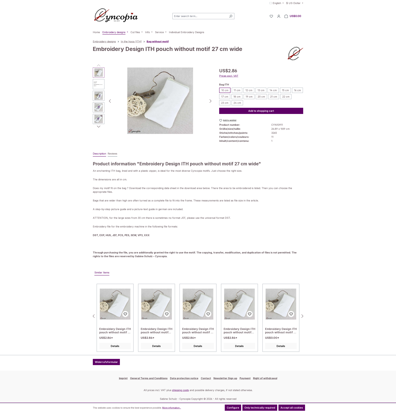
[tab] (99, 154)
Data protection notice (184, 378)
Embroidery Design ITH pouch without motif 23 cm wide (239, 330)
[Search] (230, 16)
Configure (233, 407)
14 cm (273, 90)
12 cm (248, 90)
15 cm (285, 90)
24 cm (237, 102)
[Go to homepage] (116, 15)
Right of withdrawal (265, 378)
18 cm (236, 96)
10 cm (224, 90)
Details (115, 346)
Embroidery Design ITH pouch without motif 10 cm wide (281, 330)
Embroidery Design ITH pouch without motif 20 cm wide (156, 330)
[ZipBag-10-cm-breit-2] (160, 101)
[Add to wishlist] (125, 314)
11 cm (237, 90)
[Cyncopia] (295, 53)
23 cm (224, 102)
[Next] (210, 101)
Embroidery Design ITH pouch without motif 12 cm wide (115, 330)
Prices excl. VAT (228, 75)
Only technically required (259, 407)
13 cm (261, 90)
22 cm (285, 96)
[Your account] (278, 16)
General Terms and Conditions (149, 378)
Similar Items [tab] (101, 272)
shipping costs (180, 390)
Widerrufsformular (106, 362)
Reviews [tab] (112, 153)
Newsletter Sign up (225, 378)
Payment (245, 378)
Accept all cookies (291, 407)
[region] (153, 101)
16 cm (297, 90)
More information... (171, 407)
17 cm (224, 96)
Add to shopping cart (261, 110)
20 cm (261, 96)
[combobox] (199, 16)
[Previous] (110, 101)
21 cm (273, 96)
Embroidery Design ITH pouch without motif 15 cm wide (198, 330)
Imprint (123, 378)
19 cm (249, 96)
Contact (206, 378)
